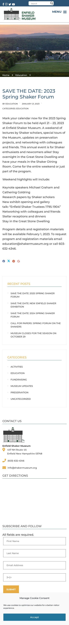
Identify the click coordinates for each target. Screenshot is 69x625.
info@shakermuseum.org (22, 467)
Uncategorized (21, 398)
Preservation (19, 392)
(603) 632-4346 (16, 460)
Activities (17, 366)
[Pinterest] (13, 261)
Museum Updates (22, 386)
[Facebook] (3, 261)
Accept (34, 617)
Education (11, 104)
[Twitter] (8, 261)
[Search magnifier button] (52, 3)
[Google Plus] (18, 261)
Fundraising (19, 379)
